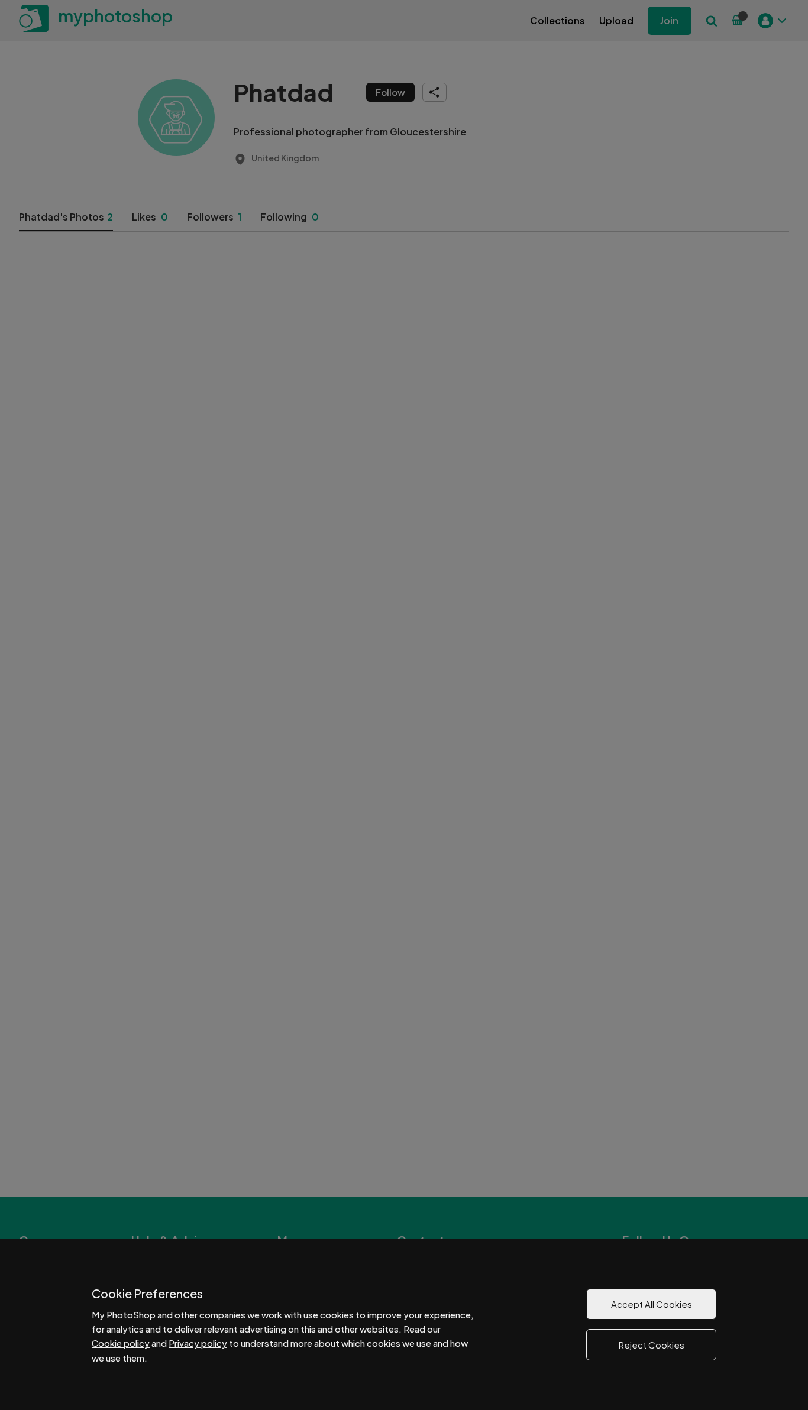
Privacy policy (198, 1343)
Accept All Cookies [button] (651, 1303)
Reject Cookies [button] (651, 1344)
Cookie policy (121, 1343)
